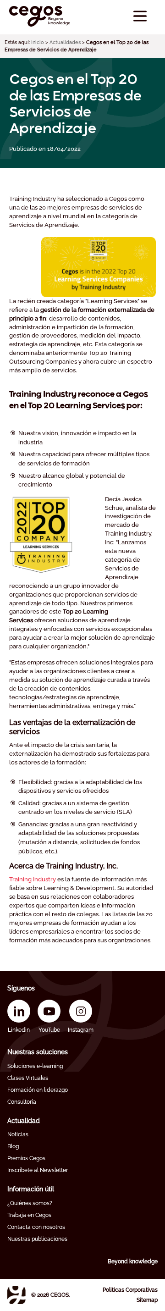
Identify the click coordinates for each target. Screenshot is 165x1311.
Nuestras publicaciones (37, 1239)
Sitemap (147, 1300)
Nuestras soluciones (37, 1052)
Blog (13, 1146)
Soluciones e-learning (35, 1066)
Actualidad (23, 1120)
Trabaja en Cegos (29, 1215)
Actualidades (65, 42)
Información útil (30, 1189)
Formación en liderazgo (37, 1090)
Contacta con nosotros (36, 1227)
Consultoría (21, 1102)
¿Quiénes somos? (29, 1203)
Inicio (37, 42)
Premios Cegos (26, 1158)
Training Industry (32, 879)
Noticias (17, 1134)
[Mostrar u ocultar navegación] (140, 16)
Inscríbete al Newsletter (37, 1170)
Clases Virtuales (27, 1078)
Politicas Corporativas (130, 1290)
